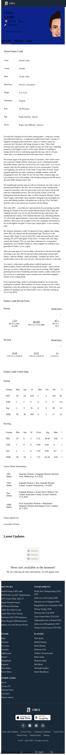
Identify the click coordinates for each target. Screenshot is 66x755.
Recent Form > (56, 309)
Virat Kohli (38, 638)
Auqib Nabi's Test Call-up (12, 613)
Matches (19, 40)
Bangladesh (6, 660)
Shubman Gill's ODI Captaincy (14, 617)
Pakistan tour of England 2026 (47, 601)
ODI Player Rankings (10, 606)
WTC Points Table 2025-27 (12, 599)
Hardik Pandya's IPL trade (12, 591)
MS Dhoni (38, 664)
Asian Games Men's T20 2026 (46, 616)
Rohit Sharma (40, 646)
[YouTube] (42, 725)
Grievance (5, 693)
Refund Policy (22, 735)
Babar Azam (39, 657)
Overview (7, 40)
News (29, 40)
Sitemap (46, 735)
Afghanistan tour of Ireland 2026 (47, 620)
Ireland (4, 657)
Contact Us (5, 686)
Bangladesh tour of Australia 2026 (48, 605)
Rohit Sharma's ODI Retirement (14, 621)
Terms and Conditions (10, 732)
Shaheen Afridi (40, 660)
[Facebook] (23, 725)
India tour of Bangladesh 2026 (47, 624)
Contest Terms (58, 732)
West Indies (6, 668)
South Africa (6, 672)
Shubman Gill (40, 649)
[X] (29, 725)
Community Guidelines (42, 732)
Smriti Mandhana (41, 672)
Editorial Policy (35, 735)
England (4, 664)
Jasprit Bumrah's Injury (10, 602)
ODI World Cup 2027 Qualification (15, 595)
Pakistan (4, 642)
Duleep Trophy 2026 (43, 609)
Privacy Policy (26, 732)
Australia (5, 649)
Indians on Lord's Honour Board (14, 625)
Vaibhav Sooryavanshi (43, 653)
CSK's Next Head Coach (11, 610)
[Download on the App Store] (23, 717)
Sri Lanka (5, 646)
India (3, 638)
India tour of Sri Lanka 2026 (46, 598)
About (3, 682)
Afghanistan (6, 653)
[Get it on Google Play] (42, 717)
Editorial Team (7, 690)
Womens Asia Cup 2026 (44, 613)
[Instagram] (36, 725)
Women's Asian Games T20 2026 (47, 627)
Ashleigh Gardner (41, 668)
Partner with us (7, 697)
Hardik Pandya (40, 642)
